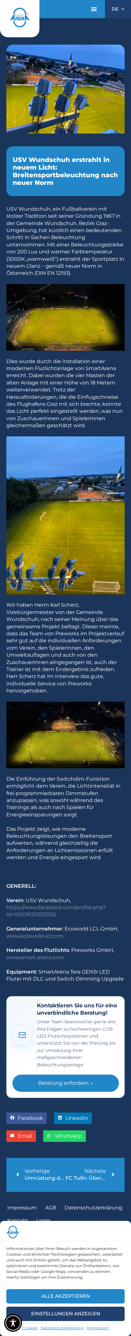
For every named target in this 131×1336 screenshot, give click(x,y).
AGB (50, 1208)
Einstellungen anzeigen (65, 1313)
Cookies (30, 1327)
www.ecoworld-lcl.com (35, 936)
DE (115, 9)
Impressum (98, 1327)
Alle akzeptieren (65, 1296)
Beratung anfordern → (65, 1083)
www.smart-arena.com (35, 957)
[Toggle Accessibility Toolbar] (13, 1323)
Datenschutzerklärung (62, 1327)
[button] (94, 9)
